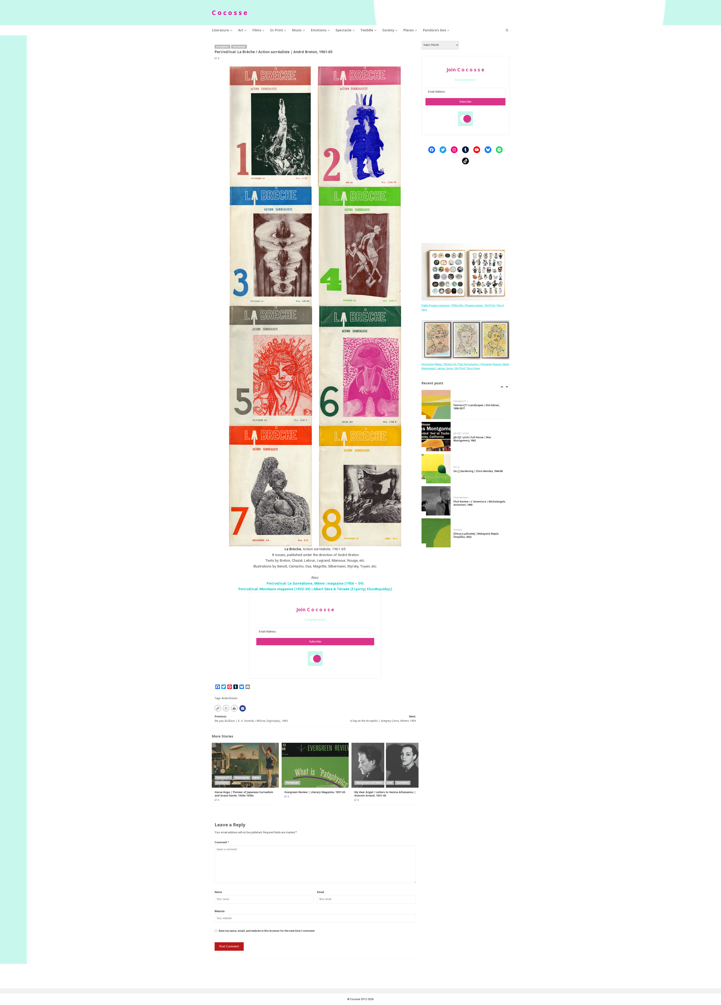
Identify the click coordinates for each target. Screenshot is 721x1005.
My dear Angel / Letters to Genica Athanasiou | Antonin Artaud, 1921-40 (385, 793)
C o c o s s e (229, 12)
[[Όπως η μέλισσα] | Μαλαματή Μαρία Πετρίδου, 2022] (436, 500)
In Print (276, 30)
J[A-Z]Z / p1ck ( (461, 401)
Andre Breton (230, 698)
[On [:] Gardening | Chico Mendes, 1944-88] (436, 436)
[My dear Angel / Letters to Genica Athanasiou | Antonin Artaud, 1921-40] (385, 765)
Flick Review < (461, 465)
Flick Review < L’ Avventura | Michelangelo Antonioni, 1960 (479, 471)
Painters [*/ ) (223, 777)
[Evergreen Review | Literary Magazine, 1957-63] (315, 765)
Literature (220, 30)
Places (408, 30)
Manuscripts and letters (369, 782)
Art (240, 30)
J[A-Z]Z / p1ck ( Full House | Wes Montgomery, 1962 (472, 407)
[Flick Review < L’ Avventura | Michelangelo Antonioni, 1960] (436, 468)
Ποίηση (457, 497)
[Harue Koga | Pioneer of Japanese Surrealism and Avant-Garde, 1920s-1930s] (245, 765)
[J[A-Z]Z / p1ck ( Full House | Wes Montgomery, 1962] (436, 404)
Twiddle (366, 30)
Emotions (319, 30)
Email (320, 892)
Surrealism (222, 46)
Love (389, 782)
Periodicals (239, 46)
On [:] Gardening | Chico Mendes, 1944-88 (478, 439)
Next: (383, 718)
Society (388, 30)
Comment (222, 842)
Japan (256, 777)
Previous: (251, 718)
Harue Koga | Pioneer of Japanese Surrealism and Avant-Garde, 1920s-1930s (244, 793)
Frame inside (460, 529)
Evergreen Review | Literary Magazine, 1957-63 (314, 792)
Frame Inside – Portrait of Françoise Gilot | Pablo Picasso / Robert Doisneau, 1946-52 (479, 535)
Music (297, 30)
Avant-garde (242, 777)
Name (218, 892)
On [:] (456, 435)
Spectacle (343, 30)
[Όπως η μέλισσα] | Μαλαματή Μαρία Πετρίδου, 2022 (476, 503)
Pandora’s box (434, 30)
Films (256, 30)
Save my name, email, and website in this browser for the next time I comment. (267, 930)
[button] (507, 30)
